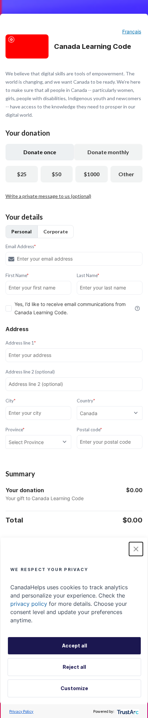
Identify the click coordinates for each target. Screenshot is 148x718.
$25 (22, 174)
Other (126, 174)
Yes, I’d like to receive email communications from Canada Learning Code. (70, 308)
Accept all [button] (74, 645)
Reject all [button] (74, 667)
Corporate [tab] (55, 231)
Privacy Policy (21, 711)
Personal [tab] (21, 231)
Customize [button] (74, 688)
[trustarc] (127, 711)
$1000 (91, 174)
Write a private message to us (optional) (48, 196)
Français (131, 31)
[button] (136, 549)
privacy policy (28, 603)
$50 (56, 174)
